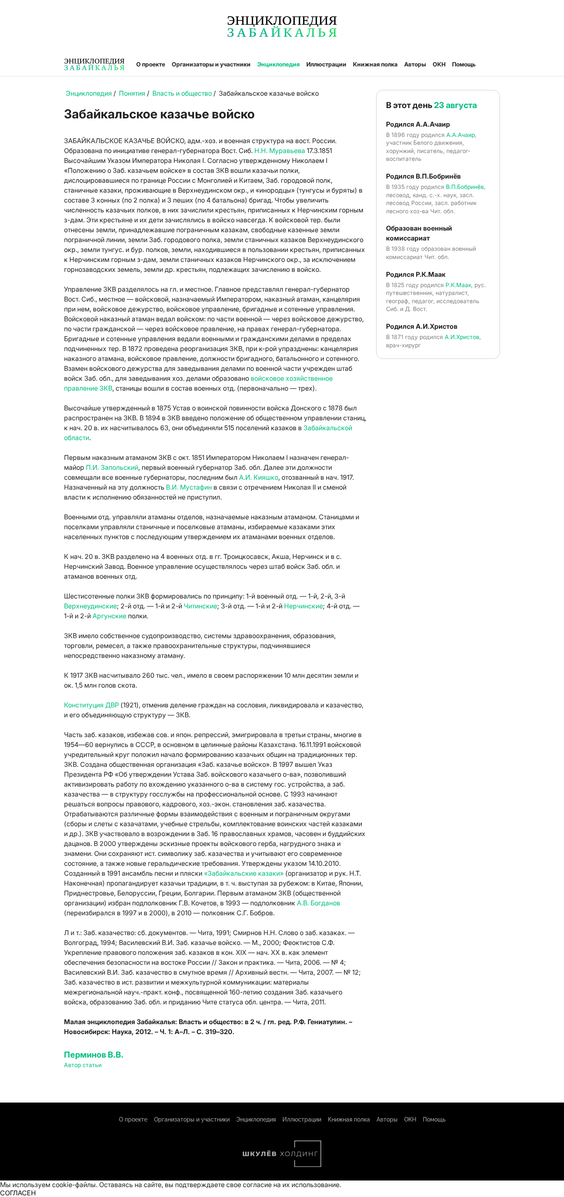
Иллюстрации (326, 64)
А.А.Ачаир (460, 134)
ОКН (439, 64)
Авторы (415, 64)
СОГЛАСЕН (18, 1193)
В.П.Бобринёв (465, 186)
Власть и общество (182, 93)
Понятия (132, 93)
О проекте (150, 64)
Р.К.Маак (458, 284)
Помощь (464, 64)
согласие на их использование (291, 1185)
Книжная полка (375, 64)
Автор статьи (83, 1064)
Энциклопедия (278, 64)
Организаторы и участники (211, 64)
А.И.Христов (462, 336)
